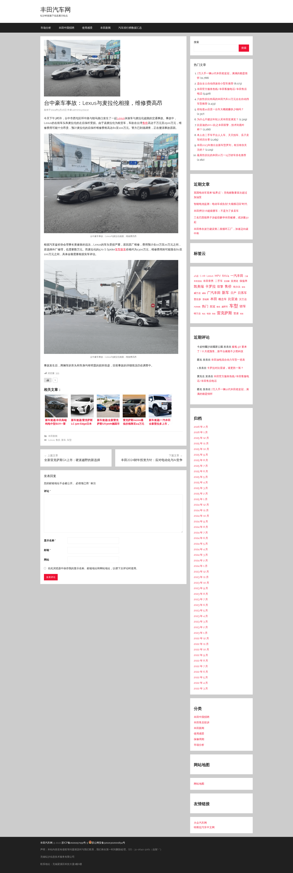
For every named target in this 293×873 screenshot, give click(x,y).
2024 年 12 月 (201, 504)
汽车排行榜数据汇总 (130, 27)
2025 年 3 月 (201, 488)
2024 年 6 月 (201, 538)
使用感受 (87, 27)
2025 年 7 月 (201, 465)
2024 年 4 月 (201, 549)
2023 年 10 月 (201, 582)
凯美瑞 (199, 286)
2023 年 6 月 (201, 604)
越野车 (225, 306)
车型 (118, 249)
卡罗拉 (210, 286)
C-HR (202, 276)
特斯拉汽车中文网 (204, 827)
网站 (46, 559)
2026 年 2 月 (201, 426)
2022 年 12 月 (201, 638)
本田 (213, 299)
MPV (218, 275)
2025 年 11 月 (201, 443)
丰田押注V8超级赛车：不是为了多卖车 (216, 210)
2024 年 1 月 (201, 565)
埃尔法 (236, 286)
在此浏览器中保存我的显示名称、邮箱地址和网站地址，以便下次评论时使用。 (93, 568)
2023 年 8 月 (201, 593)
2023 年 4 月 (201, 616)
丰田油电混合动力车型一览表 (228, 359)
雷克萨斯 (224, 313)
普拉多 (197, 299)
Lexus (121, 118)
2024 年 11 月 (201, 510)
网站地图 (199, 783)
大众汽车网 (200, 822)
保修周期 (199, 739)
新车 (123, 249)
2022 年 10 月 (201, 649)
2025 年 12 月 (201, 437)
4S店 (196, 276)
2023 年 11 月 (201, 577)
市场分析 (46, 27)
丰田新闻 (105, 27)
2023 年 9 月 (201, 588)
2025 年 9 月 (201, 454)
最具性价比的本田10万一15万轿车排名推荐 (221, 155)
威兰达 (197, 293)
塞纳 (243, 287)
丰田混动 (198, 281)
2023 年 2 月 (201, 627)
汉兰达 (243, 299)
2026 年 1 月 (201, 432)
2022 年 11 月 (201, 643)
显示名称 (50, 540)
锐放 (209, 313)
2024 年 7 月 (201, 532)
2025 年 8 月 (201, 460)
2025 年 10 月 (201, 449)
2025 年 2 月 (201, 493)
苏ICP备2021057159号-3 (74, 842)
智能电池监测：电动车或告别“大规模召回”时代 (220, 203)
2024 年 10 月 (201, 515)
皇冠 (212, 306)
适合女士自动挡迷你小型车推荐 (215, 83)
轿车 (243, 306)
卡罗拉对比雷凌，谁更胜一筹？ (225, 367)
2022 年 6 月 (201, 671)
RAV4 (225, 275)
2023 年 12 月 (201, 571)
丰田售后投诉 (201, 722)
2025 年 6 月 (201, 471)
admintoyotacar (80, 110)
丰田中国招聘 (66, 27)
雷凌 (236, 313)
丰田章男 (208, 280)
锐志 (203, 314)
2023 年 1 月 (201, 632)
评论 (47, 491)
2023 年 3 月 (201, 621)
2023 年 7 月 (201, 599)
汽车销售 (197, 307)
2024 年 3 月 (201, 554)
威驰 (204, 293)
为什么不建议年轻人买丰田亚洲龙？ (218, 119)
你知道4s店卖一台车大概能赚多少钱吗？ (220, 109)
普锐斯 (206, 299)
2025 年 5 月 (201, 476)
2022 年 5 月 (201, 677)
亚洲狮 (227, 281)
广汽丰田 (214, 293)
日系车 (242, 293)
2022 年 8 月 (201, 660)
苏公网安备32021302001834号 (108, 842)
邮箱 (47, 550)
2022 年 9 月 (201, 655)
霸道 (241, 314)
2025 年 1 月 (201, 499)
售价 (145, 123)
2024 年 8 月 (201, 526)
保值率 (243, 280)
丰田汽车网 (55, 9)
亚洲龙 (234, 281)
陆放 (213, 314)
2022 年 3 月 (201, 688)
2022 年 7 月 (201, 666)
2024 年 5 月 (201, 543)
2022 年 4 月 (201, 682)
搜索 (196, 42)
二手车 (219, 280)
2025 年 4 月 (201, 482)
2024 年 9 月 (201, 521)
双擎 (220, 286)
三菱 (246, 276)
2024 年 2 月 (201, 560)
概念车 (222, 299)
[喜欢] (48, 380)
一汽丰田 (236, 276)
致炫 (218, 307)
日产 (233, 293)
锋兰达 (197, 313)
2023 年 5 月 (201, 610)
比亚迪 (233, 299)
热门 (205, 306)
